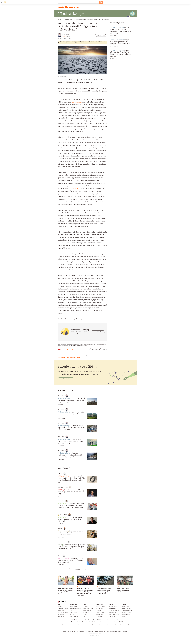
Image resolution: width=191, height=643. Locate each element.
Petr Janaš (63, 514)
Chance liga (85, 606)
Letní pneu (99, 624)
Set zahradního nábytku (108, 621)
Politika (60, 490)
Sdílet (66, 38)
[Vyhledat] (101, 2)
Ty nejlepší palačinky (100, 606)
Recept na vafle (99, 614)
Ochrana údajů (102, 631)
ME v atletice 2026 (87, 612)
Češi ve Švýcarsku (112, 612)
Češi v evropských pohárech (113, 619)
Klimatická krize (97, 355)
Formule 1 (85, 614)
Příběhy (60, 545)
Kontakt (96, 631)
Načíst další (77, 569)
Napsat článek (98, 331)
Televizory (111, 624)
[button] (82, 60)
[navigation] (2, 2)
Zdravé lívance (99, 610)
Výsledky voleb (61, 610)
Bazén (75, 621)
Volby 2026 (60, 606)
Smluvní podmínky (82, 631)
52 (70, 38)
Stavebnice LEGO (84, 624)
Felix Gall (72, 614)
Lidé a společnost (64, 476)
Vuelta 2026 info (73, 606)
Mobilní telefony (75, 624)
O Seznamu (73, 631)
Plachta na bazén (81, 621)
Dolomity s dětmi (112, 616)
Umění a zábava (63, 558)
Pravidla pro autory (112, 631)
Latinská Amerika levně (114, 614)
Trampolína (88, 621)
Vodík (84, 355)
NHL (84, 616)
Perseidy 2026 (96, 619)
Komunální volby (61, 616)
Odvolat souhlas (122, 631)
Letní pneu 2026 (125, 606)
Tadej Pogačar (73, 612)
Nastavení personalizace (95, 633)
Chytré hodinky (117, 624)
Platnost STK (124, 616)
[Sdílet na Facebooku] (104, 350)
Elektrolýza (79, 355)
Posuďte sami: (77, 102)
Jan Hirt (72, 610)
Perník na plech (99, 616)
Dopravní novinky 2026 (127, 610)
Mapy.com (81, 619)
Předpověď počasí (88, 619)
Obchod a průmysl (116, 27)
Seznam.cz (186, 2)
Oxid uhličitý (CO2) (71, 357)
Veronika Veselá (63, 487)
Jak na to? (78, 378)
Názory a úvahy (63, 503)
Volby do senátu (61, 614)
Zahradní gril (117, 621)
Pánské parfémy (125, 624)
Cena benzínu (103, 619)
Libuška (60, 473)
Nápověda (90, 631)
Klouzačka (99, 621)
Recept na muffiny (100, 608)
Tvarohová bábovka (100, 612)
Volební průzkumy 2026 (63, 608)
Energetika (89, 355)
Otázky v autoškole (126, 614)
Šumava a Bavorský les (114, 610)
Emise (78, 357)
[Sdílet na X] (106, 350)
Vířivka (121, 621)
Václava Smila (73, 188)
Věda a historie (63, 531)
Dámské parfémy (92, 624)
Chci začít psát (128, 7)
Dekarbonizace (71, 355)
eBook (61, 38)
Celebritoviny (62, 542)
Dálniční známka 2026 (126, 608)
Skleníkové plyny (62, 357)
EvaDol (60, 528)
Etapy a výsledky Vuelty (75, 608)
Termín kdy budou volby (63, 612)
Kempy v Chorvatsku (113, 606)
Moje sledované (114, 7)
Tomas (59, 555)
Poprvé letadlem (112, 608)
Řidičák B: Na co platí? (126, 612)
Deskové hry (105, 624)
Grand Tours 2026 (74, 616)
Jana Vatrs (61, 501)
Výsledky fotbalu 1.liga (88, 608)
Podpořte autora (100, 35)
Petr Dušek (65, 34)
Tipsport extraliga (87, 610)
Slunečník (94, 621)
